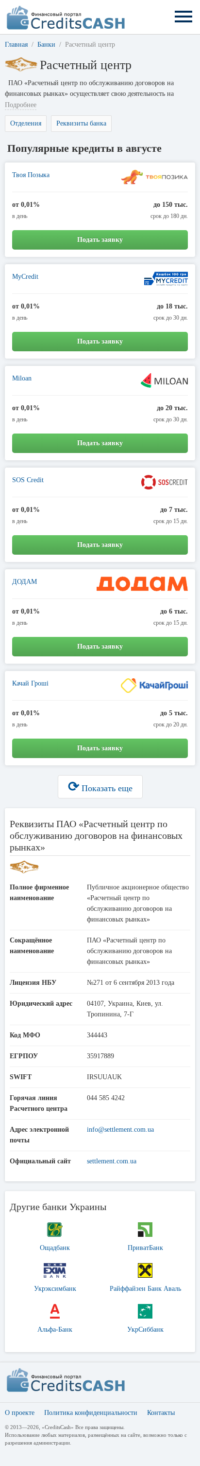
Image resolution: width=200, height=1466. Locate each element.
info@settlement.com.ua (120, 1129)
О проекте (19, 1412)
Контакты (161, 1412)
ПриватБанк (145, 1247)
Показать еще (100, 786)
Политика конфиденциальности (90, 1412)
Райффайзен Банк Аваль (145, 1288)
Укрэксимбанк (55, 1288)
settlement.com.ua (111, 1161)
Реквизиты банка (81, 123)
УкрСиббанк (145, 1329)
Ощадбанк (55, 1247)
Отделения (25, 123)
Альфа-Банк (54, 1329)
